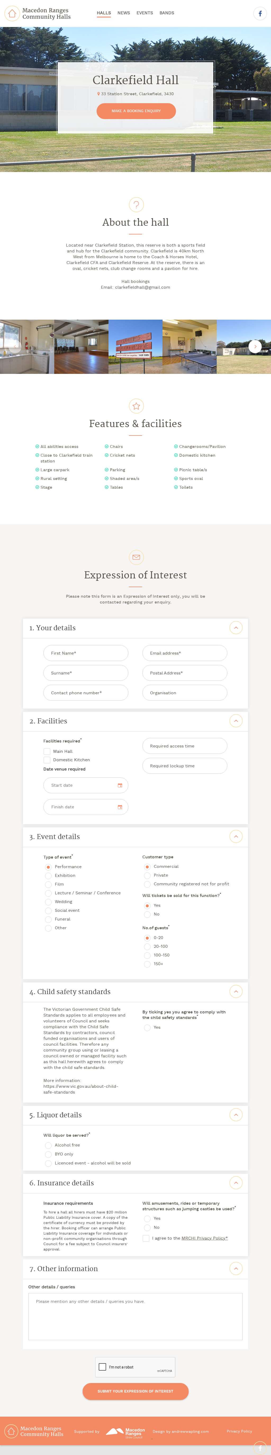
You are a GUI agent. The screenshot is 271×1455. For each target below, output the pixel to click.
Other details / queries (51, 1287)
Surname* (61, 673)
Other (61, 928)
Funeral (62, 919)
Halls (104, 13)
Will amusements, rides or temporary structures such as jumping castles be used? (189, 1206)
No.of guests (156, 928)
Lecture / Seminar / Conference (88, 893)
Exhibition (65, 876)
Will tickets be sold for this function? (181, 896)
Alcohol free (67, 1145)
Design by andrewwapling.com (181, 1431)
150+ (158, 964)
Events (145, 13)
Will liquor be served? (66, 1136)
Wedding (63, 902)
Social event (67, 911)
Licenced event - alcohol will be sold (93, 1163)
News (124, 13)
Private (161, 875)
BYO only (64, 1154)
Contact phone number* (76, 693)
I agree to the (190, 1238)
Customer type (157, 857)
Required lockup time (172, 766)
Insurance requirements (68, 1203)
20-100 (161, 947)
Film (59, 884)
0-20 (158, 938)
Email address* (165, 653)
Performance (68, 867)
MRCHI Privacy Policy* (205, 1238)
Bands (167, 13)
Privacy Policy (239, 1431)
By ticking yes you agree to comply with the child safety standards (184, 1015)
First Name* (63, 653)
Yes (157, 906)
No (157, 914)
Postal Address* (166, 673)
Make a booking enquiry (136, 111)
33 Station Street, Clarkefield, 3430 (137, 94)
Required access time (172, 746)
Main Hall (63, 752)
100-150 (162, 955)
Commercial (166, 867)
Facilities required (62, 741)
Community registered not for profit (191, 884)
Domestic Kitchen (71, 760)
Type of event (58, 857)
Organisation (163, 693)
